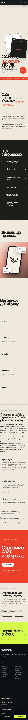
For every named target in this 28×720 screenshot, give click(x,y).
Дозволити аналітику (20, 716)
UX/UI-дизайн (17, 670)
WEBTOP (4, 3)
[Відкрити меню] (25, 3)
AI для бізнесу (4, 672)
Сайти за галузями (18, 668)
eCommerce (3, 670)
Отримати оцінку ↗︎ (19, 615)
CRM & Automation (18, 678)
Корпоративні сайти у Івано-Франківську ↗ (10, 511)
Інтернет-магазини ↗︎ (7, 615)
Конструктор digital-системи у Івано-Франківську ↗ (11, 518)
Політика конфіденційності (8, 573)
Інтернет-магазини (18, 672)
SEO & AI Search (18, 674)
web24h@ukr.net (16, 570)
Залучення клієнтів (4, 666)
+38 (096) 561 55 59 (5, 570)
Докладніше (4, 713)
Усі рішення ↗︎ (3, 676)
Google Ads (17, 676)
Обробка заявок (4, 668)
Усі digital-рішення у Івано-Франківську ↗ (9, 522)
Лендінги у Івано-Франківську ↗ (7, 514)
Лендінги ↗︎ (5, 611)
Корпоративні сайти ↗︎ (15, 611)
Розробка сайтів (18, 666)
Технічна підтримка (4, 674)
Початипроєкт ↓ (23, 70)
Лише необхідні (7, 716)
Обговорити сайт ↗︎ (7, 564)
